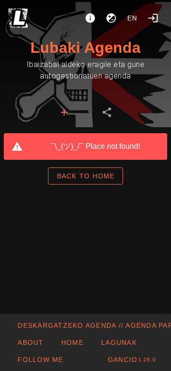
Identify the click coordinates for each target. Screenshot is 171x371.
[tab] (64, 112)
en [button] (132, 18)
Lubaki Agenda (85, 47)
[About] (90, 18)
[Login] (152, 18)
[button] (118, 342)
